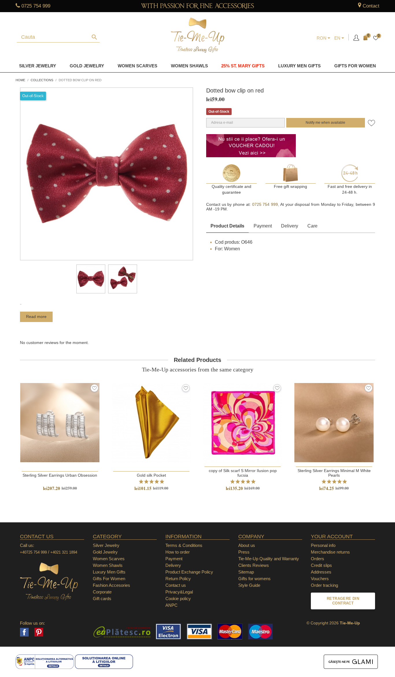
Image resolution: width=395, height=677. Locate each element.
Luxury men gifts (299, 65)
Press (244, 552)
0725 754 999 (35, 6)
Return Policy (178, 578)
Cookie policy (178, 598)
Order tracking (324, 585)
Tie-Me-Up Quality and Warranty (268, 558)
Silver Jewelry (37, 65)
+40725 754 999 (33, 552)
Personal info (323, 545)
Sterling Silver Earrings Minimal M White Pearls (334, 473)
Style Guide (249, 585)
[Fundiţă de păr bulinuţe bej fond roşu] (90, 278)
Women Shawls (189, 65)
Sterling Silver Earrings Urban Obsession (60, 475)
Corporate (102, 591)
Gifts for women (355, 65)
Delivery (289, 225)
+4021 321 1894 (63, 552)
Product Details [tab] (227, 225)
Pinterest (38, 632)
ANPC (171, 605)
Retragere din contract (343, 600)
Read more (36, 316)
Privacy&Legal (179, 591)
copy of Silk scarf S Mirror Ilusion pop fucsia (243, 473)
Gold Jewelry (87, 65)
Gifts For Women (109, 578)
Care (312, 225)
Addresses (321, 571)
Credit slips (321, 565)
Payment (263, 225)
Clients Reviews (253, 565)
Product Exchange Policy (189, 571)
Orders (317, 558)
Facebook (24, 632)
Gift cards (102, 598)
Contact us (175, 585)
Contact (371, 6)
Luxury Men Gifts (109, 571)
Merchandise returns (330, 552)
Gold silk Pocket (151, 475)
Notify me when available (325, 123)
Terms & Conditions (183, 545)
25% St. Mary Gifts (243, 65)
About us (246, 545)
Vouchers (320, 578)
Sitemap (246, 571)
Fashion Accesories (111, 585)
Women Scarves (137, 65)
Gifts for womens (254, 578)
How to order (177, 552)
